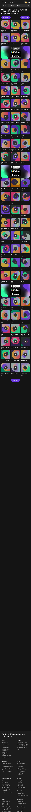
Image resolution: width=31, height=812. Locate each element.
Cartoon (26, 744)
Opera (4, 771)
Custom (4, 790)
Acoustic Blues (6, 746)
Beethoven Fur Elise (8, 766)
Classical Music (6, 763)
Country (19, 778)
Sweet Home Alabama (23, 795)
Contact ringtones (6, 778)
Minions (26, 742)
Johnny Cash (20, 792)
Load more (15, 380)
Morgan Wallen (21, 787)
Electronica (20, 799)
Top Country (20, 785)
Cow (25, 747)
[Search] (28, 5)
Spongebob (20, 744)
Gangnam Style (6, 804)
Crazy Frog (20, 773)
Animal (19, 746)
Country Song (20, 784)
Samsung (4, 788)
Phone (7, 787)
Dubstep (19, 808)
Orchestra (11, 769)
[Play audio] (6, 24)
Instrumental (5, 765)
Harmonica (5, 750)
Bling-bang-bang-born (8, 808)
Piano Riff (9, 768)
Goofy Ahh (19, 774)
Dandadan (19, 803)
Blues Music (5, 742)
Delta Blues (5, 747)
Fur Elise (12, 765)
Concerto (9, 771)
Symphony (5, 769)
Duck (23, 746)
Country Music (20, 781)
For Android (5, 781)
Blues (3, 740)
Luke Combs (20, 788)
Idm (22, 809)
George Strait (20, 793)
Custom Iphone (6, 784)
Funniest (23, 763)
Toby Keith (19, 790)
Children (19, 740)
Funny (18, 763)
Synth (24, 803)
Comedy (19, 761)
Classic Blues (5, 757)
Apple (9, 788)
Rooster (19, 749)
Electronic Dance (6, 811)
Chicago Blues (6, 749)
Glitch (18, 809)
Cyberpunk (20, 801)
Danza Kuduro (6, 806)
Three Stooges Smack (23, 769)
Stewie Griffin (20, 768)
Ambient (19, 804)
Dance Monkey (6, 801)
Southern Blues (6, 755)
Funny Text (25, 765)
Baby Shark (20, 742)
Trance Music (20, 806)
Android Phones (6, 785)
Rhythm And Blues (7, 754)
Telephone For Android (8, 792)
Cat (27, 746)
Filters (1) (23, 17)
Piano (4, 768)
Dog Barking (20, 747)
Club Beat (5, 809)
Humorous (20, 766)
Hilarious (19, 765)
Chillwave (24, 808)
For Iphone (5, 782)
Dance (3, 799)
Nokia (3, 787)
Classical (4, 761)
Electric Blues (5, 744)
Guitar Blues (5, 752)
